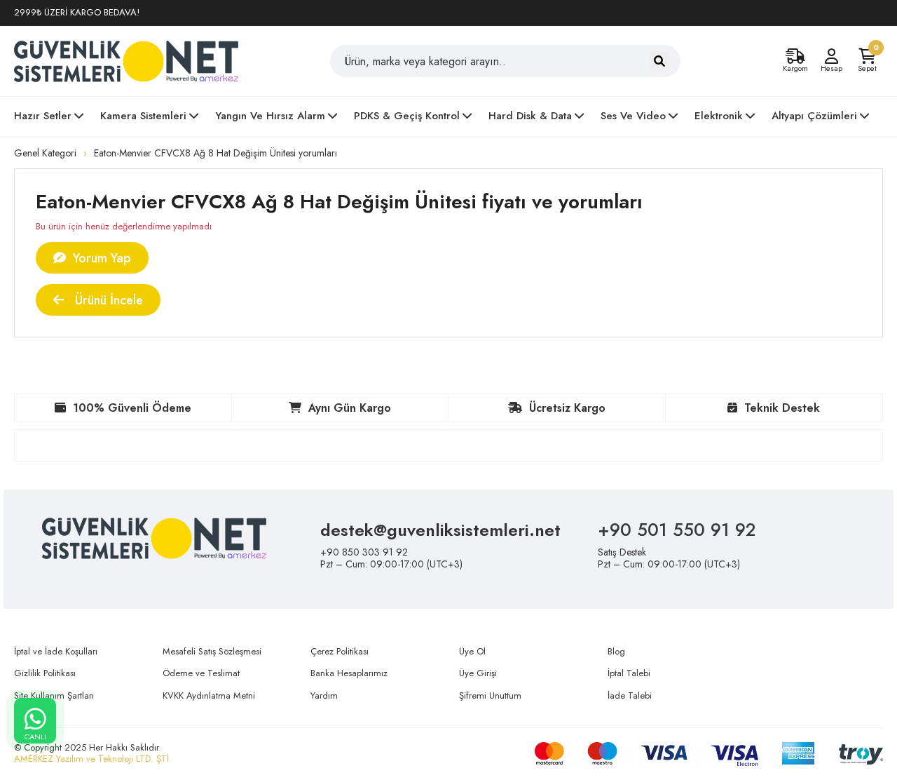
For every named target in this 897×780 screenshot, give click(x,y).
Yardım (324, 695)
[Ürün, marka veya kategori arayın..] (659, 61)
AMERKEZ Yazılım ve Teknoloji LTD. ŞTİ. (93, 758)
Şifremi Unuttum (490, 695)
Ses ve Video (633, 115)
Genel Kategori (45, 153)
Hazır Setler (42, 115)
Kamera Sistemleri (143, 115)
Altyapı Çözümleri (814, 115)
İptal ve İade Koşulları (55, 651)
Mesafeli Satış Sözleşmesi (212, 651)
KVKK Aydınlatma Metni (209, 695)
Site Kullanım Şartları (54, 695)
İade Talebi (630, 695)
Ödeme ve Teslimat (201, 673)
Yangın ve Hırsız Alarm (270, 115)
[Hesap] (831, 56)
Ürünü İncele (107, 300)
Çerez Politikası (339, 651)
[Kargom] (795, 56)
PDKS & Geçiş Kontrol (407, 115)
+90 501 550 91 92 (676, 529)
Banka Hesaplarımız (349, 673)
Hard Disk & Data (530, 115)
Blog (616, 651)
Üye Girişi (478, 673)
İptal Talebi (629, 673)
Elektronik (718, 115)
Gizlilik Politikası (45, 673)
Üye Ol (472, 651)
